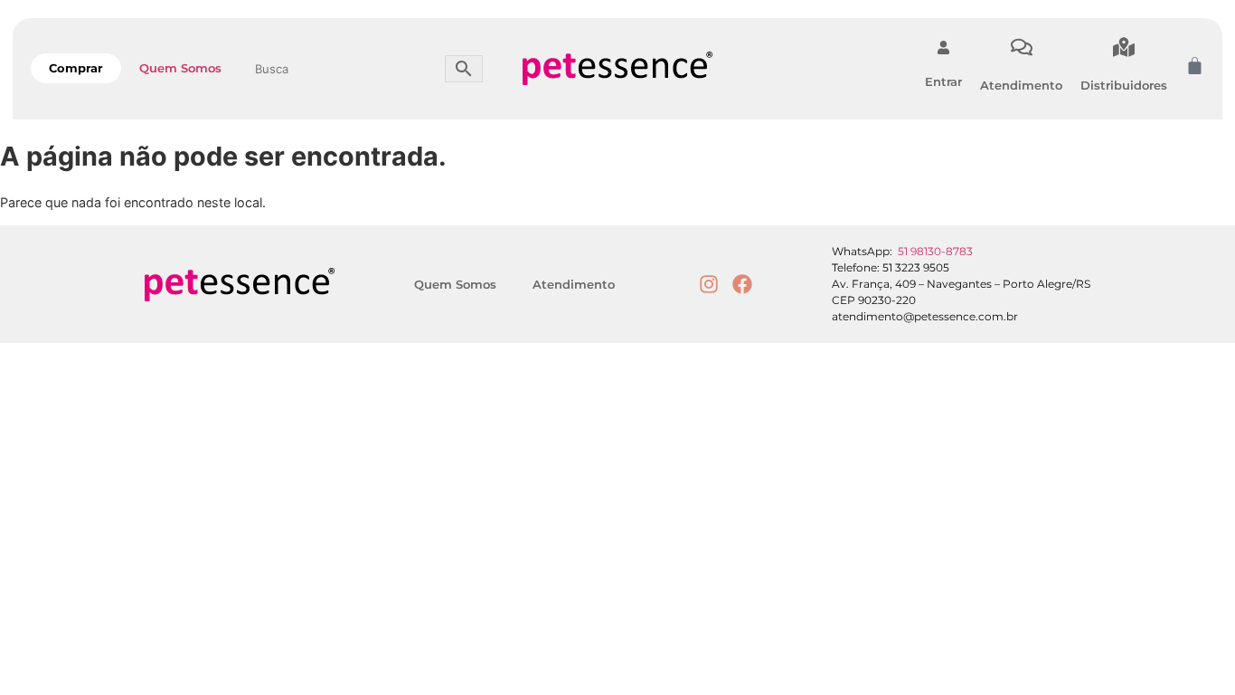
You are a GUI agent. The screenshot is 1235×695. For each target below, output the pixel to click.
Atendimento (1021, 85)
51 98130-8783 (935, 251)
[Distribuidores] (1124, 47)
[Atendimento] (1021, 47)
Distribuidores (1123, 85)
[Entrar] (943, 47)
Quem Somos (180, 68)
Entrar (943, 81)
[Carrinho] (1194, 65)
